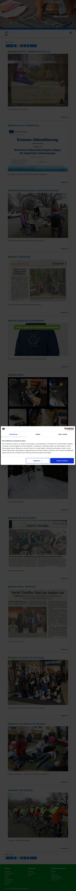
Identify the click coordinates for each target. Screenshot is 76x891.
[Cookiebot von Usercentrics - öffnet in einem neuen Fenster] (66, 429)
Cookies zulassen (62, 460)
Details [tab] (38, 434)
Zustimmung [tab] (13, 434)
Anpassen (36, 460)
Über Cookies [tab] (62, 434)
